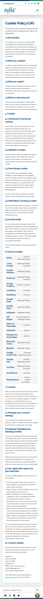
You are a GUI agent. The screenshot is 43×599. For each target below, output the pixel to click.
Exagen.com (10, 3)
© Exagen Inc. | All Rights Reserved (12, 590)
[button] (37, 10)
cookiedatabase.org (11, 577)
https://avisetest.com (20, 42)
